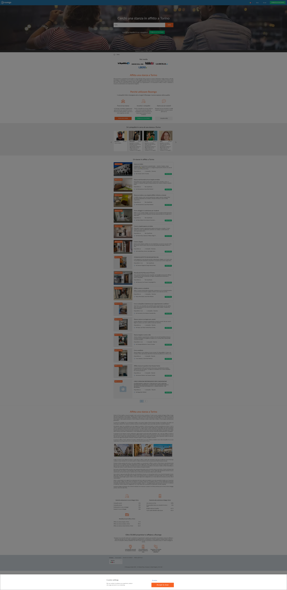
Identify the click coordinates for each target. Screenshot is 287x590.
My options (154, 580)
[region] (143, 582)
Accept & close (163, 585)
